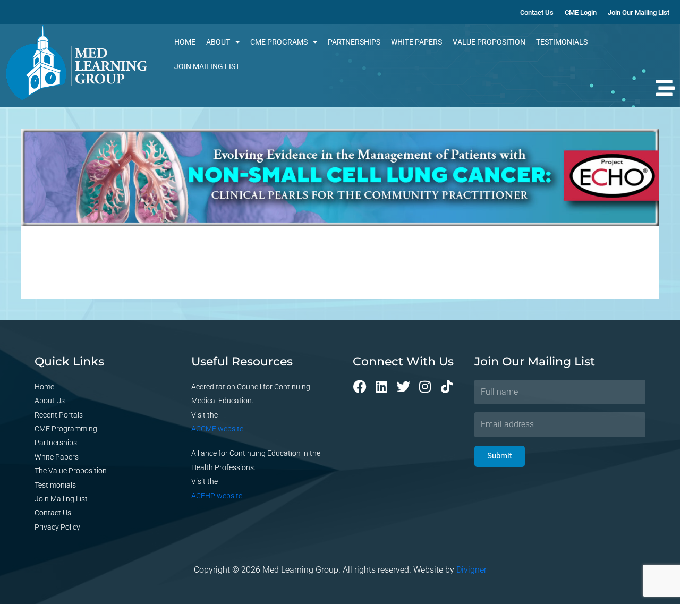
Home (185, 42)
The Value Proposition (71, 470)
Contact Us (53, 512)
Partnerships (354, 42)
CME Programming (66, 428)
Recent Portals (59, 415)
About (218, 42)
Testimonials (562, 42)
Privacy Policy (57, 527)
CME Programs (279, 42)
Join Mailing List (207, 66)
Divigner (471, 570)
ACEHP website (216, 495)
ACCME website (217, 428)
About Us (50, 400)
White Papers (416, 42)
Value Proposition (489, 42)
